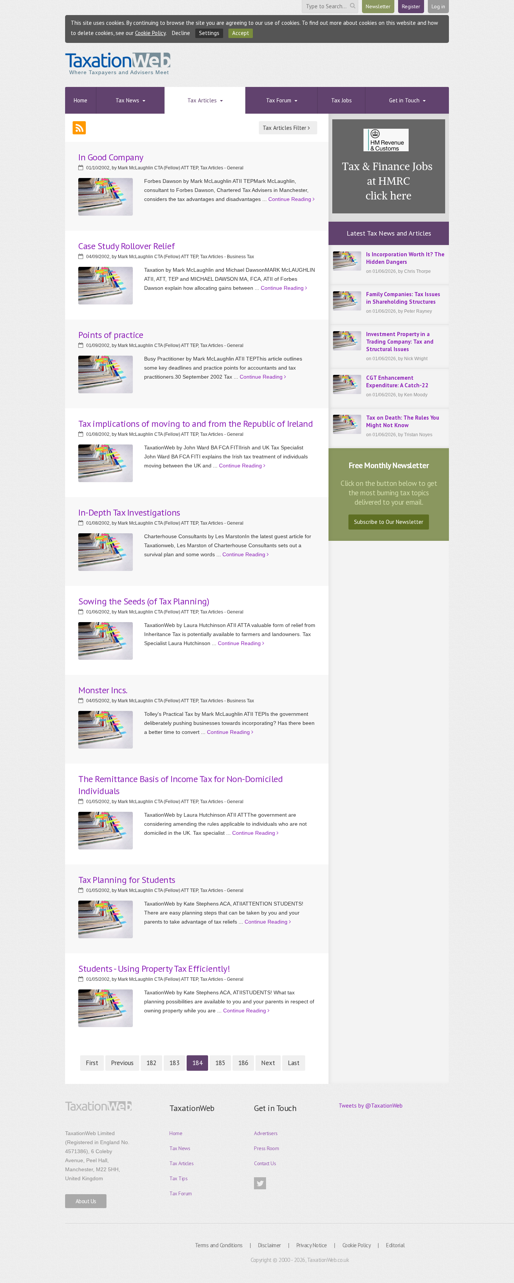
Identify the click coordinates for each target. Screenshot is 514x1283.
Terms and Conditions (219, 1245)
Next (268, 1063)
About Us (86, 1201)
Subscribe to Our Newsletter (388, 521)
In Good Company (110, 157)
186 (243, 1063)
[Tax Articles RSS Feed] (79, 127)
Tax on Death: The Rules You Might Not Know (402, 421)
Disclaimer (269, 1245)
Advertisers (266, 1133)
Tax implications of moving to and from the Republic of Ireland (195, 423)
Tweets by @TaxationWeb (371, 1105)
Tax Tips (178, 1178)
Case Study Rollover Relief (126, 246)
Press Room (266, 1148)
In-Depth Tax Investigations (129, 512)
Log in (438, 6)
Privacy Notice (312, 1245)
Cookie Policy (150, 33)
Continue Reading (290, 199)
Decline (181, 33)
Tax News (179, 1148)
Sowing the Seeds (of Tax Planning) (143, 601)
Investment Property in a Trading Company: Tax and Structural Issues (399, 341)
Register (411, 6)
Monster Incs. (103, 690)
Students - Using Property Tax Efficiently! (154, 968)
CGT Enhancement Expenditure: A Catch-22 (397, 381)
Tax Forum (180, 1193)
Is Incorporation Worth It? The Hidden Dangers (405, 258)
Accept (240, 33)
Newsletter (378, 6)
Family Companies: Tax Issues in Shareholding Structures (403, 298)
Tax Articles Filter (285, 127)
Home (175, 1133)
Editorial (395, 1245)
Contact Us (265, 1163)
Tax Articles (181, 1163)
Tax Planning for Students (126, 880)
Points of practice (110, 335)
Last (294, 1063)
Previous (122, 1063)
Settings (209, 33)
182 (151, 1063)
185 (220, 1063)
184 (197, 1063)
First (92, 1063)
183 (174, 1063)
